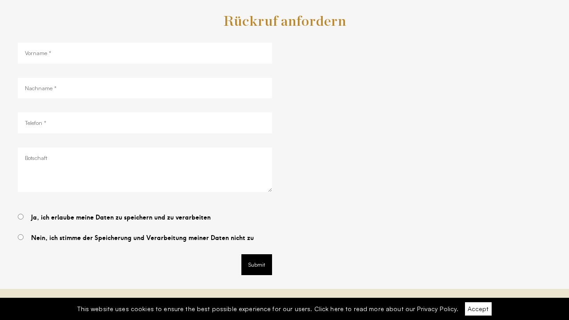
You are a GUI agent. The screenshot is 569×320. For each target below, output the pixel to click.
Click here (329, 308)
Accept (478, 308)
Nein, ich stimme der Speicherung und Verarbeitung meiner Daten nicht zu (142, 238)
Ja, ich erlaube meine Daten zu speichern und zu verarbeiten (121, 217)
